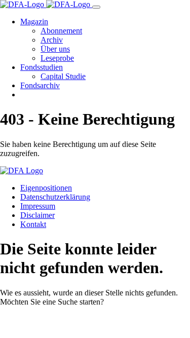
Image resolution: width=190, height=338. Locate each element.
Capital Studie (63, 76)
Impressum (37, 206)
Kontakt (33, 224)
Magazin (34, 21)
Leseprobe (57, 58)
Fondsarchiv (40, 85)
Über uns (55, 49)
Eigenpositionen (46, 187)
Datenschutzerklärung (55, 197)
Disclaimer (37, 215)
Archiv (52, 39)
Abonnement (61, 30)
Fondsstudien (41, 67)
